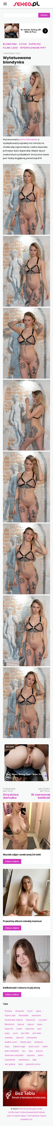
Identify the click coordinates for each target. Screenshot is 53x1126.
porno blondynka (28, 139)
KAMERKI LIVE (27, 1119)
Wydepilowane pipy (33, 48)
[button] (5, 4)
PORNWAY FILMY (37, 1115)
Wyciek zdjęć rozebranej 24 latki (22, 854)
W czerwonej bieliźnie (40, 796)
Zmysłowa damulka (11, 796)
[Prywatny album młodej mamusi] (26, 892)
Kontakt (38, 1108)
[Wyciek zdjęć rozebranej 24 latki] (26, 826)
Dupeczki (35, 44)
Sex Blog (29, 1108)
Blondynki (10, 44)
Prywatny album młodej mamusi (22, 921)
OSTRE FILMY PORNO (17, 1112)
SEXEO (21, 1108)
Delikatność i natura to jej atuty (21, 987)
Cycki (23, 44)
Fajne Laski (10, 48)
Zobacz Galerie (12, 861)
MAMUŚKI (32, 1112)
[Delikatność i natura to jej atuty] (26, 959)
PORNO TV (24, 1115)
